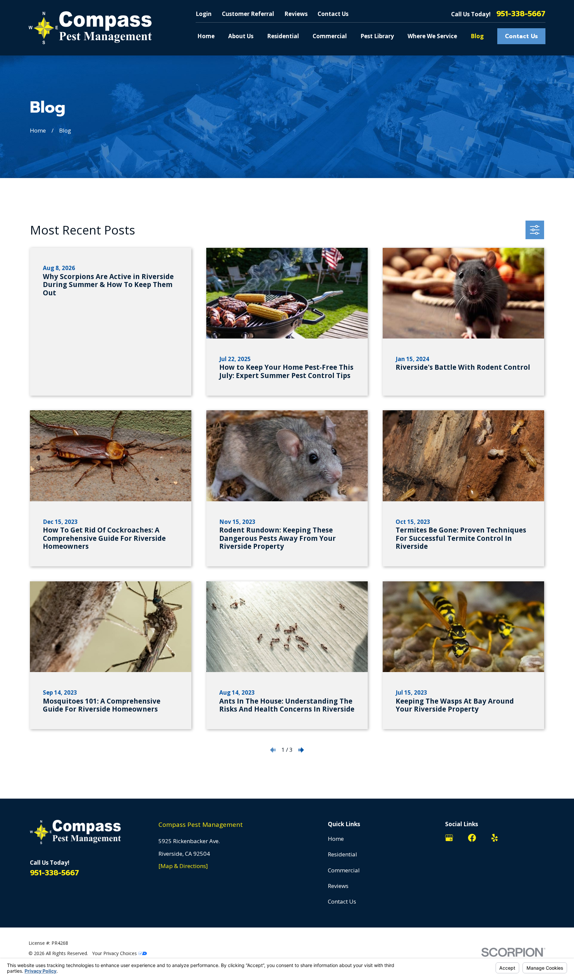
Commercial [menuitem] (330, 36)
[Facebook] (472, 838)
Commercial (344, 870)
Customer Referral (248, 14)
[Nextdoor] (518, 838)
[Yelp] (495, 838)
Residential (342, 854)
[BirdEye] (540, 838)
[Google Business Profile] (449, 838)
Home (336, 838)
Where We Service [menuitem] (432, 36)
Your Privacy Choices (115, 953)
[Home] (90, 28)
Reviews (296, 14)
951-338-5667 (520, 14)
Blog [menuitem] (477, 36)
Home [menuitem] (206, 36)
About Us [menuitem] (240, 36)
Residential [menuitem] (283, 36)
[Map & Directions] (183, 866)
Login (204, 14)
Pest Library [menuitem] (377, 36)
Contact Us (333, 14)
